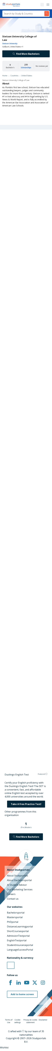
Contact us (12, 898)
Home (4, 75)
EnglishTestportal (16, 940)
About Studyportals (17, 875)
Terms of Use (8, 1021)
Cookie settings (17, 1021)
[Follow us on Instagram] (42, 982)
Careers (11, 894)
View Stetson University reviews (20, 745)
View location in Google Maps (24, 709)
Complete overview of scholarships (27, 437)
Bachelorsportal (15, 912)
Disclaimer (43, 1020)
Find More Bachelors (27, 53)
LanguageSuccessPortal (20, 949)
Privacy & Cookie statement (30, 1021)
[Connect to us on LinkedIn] (18, 982)
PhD (27, 354)
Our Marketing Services (19, 889)
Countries (14, 75)
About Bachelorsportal (19, 880)
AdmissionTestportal (18, 935)
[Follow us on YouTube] (26, 982)
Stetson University (9, 43)
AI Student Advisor (17, 884)
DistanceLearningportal (20, 926)
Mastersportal (15, 917)
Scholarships (26, 67)
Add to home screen (22, 994)
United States (26, 75)
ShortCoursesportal (18, 931)
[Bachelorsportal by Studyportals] (11, 4)
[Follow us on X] (34, 982)
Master (18, 354)
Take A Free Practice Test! (26, 804)
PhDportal (12, 921)
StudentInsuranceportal (20, 945)
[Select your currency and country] (10, 965)
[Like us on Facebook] (10, 982)
